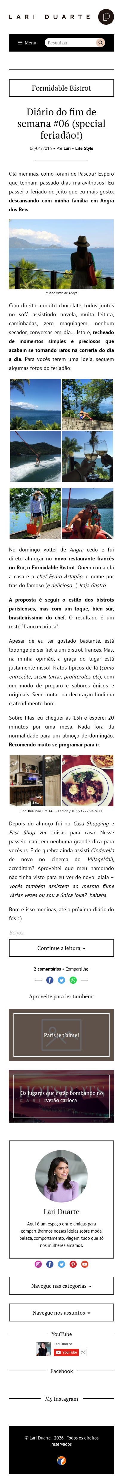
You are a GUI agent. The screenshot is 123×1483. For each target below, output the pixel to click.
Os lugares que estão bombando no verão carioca (61, 1096)
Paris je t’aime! (61, 1035)
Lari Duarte (61, 1211)
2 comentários (47, 969)
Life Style (84, 148)
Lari (67, 148)
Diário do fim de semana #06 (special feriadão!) (61, 123)
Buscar (100, 42)
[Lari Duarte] (61, 17)
